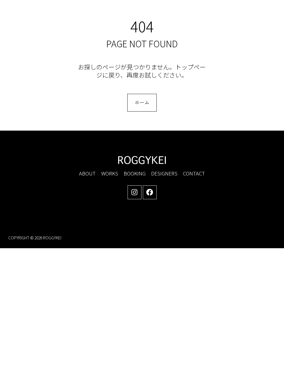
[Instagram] (134, 192)
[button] (228, 14)
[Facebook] (150, 192)
